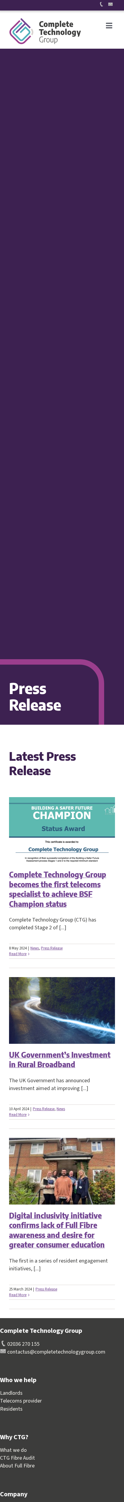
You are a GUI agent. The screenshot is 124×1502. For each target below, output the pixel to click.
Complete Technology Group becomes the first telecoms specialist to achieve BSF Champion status (57, 889)
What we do (13, 1450)
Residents (11, 1409)
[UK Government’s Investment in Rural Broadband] (62, 1010)
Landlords (11, 1393)
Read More (17, 954)
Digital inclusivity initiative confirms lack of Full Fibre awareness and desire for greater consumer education (57, 1230)
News (34, 948)
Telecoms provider (21, 1401)
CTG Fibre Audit (17, 1458)
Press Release (52, 948)
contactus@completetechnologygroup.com (55, 1352)
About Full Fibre (17, 1466)
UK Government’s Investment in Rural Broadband (59, 1059)
